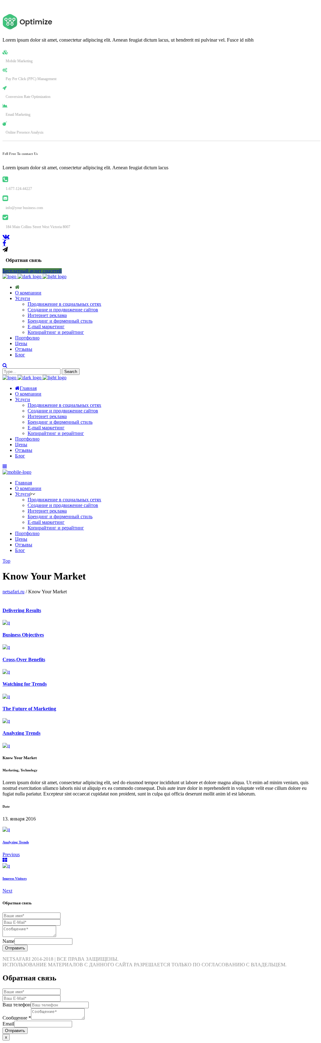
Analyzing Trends (16, 842)
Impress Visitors (15, 878)
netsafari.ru (13, 591)
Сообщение (17, 1017)
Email (8, 1023)
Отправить (15, 948)
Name (8, 941)
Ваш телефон (17, 1004)
